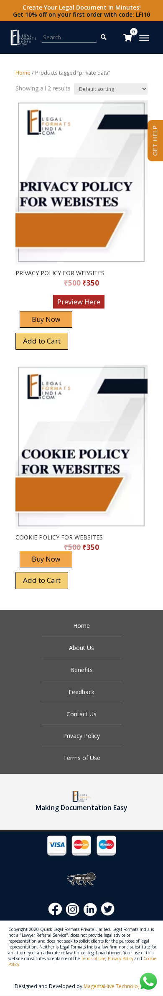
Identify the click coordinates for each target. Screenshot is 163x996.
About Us (81, 648)
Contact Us (81, 714)
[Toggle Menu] (144, 38)
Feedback (81, 692)
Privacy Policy (81, 736)
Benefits (81, 670)
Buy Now (46, 319)
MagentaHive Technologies (116, 986)
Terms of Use (81, 758)
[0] (127, 37)
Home (23, 72)
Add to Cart (42, 341)
